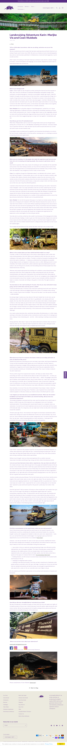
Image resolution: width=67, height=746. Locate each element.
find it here (40, 537)
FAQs (20, 709)
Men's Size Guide (22, 695)
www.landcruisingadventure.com (18, 644)
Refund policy (24, 741)
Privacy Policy (49, 744)
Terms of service (38, 741)
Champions (5, 700)
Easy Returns (22, 704)
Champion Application (8, 709)
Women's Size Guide (23, 697)
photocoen (33, 682)
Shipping (21, 702)
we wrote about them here (43, 555)
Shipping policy (46, 741)
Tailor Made (6, 706)
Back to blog (34, 688)
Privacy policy (31, 741)
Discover (5, 702)
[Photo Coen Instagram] (15, 649)
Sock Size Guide (22, 700)
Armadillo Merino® (9, 741)
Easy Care (21, 706)
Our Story (5, 695)
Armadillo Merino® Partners (25, 711)
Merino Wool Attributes (24, 716)
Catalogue (5, 704)
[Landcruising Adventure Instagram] (25, 649)
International (6, 697)
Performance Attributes (8, 711)
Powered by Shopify (17, 741)
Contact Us (21, 713)
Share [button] (12, 44)
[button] (27, 6)
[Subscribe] (25, 725)
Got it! (61, 744)
